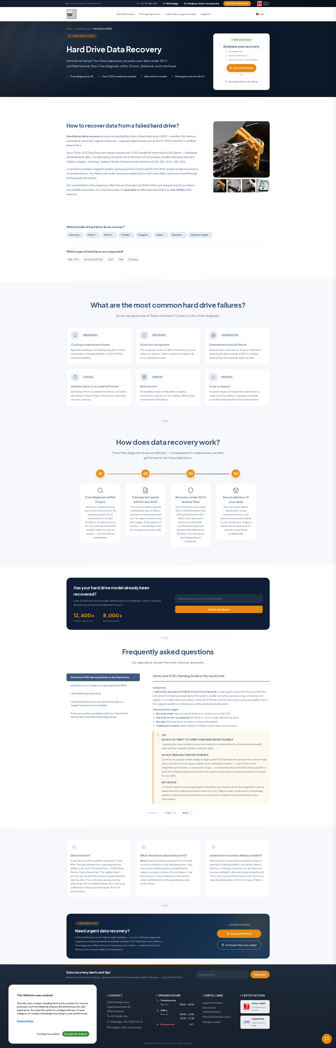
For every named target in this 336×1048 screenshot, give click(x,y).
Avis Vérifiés (177, 190)
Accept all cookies (75, 1034)
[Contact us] (327, 1039)
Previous (153, 812)
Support (206, 14)
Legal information (213, 1002)
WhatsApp (172, 3)
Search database (219, 609)
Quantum (177, 234)
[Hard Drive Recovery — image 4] (263, 185)
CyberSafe (129, 190)
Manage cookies (212, 1022)
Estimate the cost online (243, 81)
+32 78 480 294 (148, 3)
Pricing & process (150, 14)
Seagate (143, 234)
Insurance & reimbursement (211, 1009)
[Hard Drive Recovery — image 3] (248, 185)
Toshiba (125, 234)
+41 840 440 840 (239, 924)
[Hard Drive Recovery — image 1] (220, 185)
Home (69, 28)
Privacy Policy (25, 1021)
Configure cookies (48, 1034)
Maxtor (108, 234)
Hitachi (91, 234)
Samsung (74, 234)
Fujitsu (159, 234)
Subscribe (260, 974)
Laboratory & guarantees (180, 14)
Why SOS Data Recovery (216, 1016)
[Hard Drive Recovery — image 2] (234, 185)
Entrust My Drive (239, 3)
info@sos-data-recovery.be (203, 3)
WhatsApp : (126, 1021)
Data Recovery (126, 14)
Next (185, 812)
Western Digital (199, 234)
